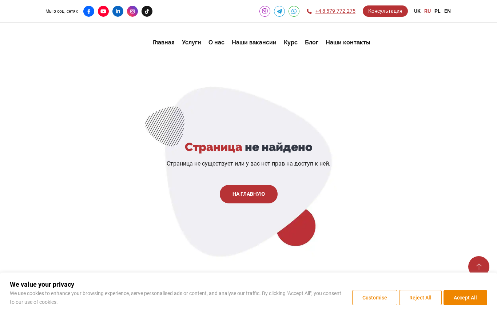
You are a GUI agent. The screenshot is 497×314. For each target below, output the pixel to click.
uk (417, 11)
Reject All (420, 298)
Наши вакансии (254, 42)
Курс (291, 42)
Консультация (385, 11)
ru (427, 11)
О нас (216, 42)
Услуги (191, 42)
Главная (164, 42)
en (447, 11)
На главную (248, 194)
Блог (311, 42)
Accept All (465, 298)
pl (437, 11)
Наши (348, 42)
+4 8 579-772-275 (335, 11)
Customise (374, 298)
